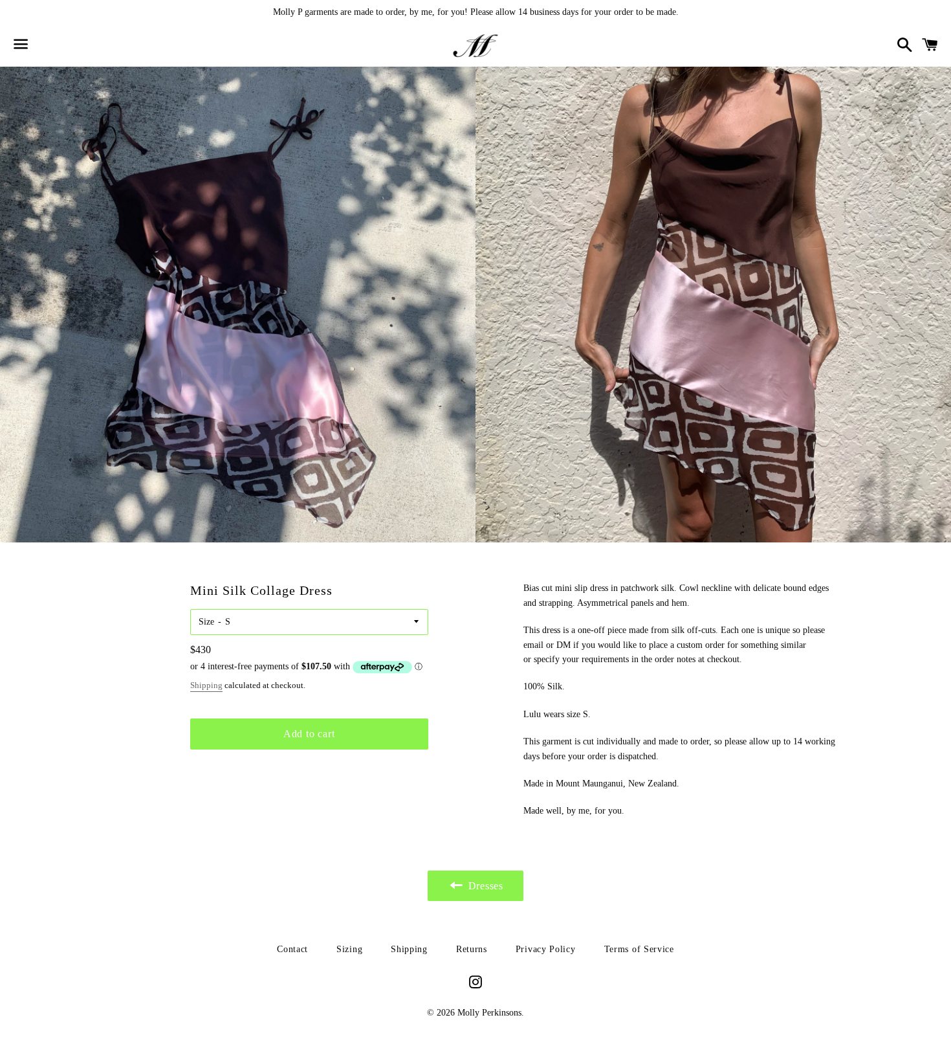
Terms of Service (639, 949)
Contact (292, 949)
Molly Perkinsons (489, 1013)
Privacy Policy (546, 949)
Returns (471, 949)
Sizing (349, 949)
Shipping (206, 685)
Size (206, 622)
